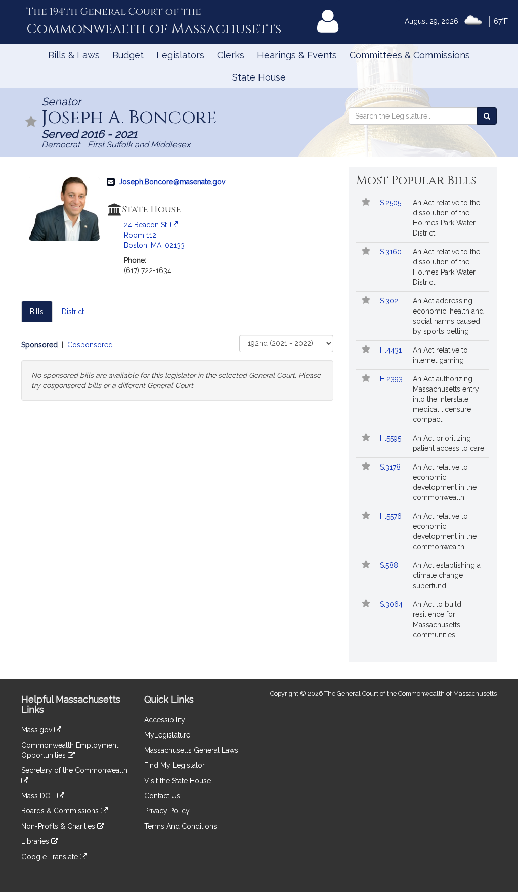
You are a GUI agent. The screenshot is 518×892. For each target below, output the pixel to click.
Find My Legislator (174, 765)
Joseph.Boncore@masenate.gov (172, 182)
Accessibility (164, 720)
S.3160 (392, 252)
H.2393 (392, 379)
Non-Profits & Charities (59, 826)
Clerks (230, 55)
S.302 (390, 301)
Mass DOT (39, 796)
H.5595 (391, 438)
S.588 (390, 565)
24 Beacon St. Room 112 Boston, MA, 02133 (154, 235)
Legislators (180, 55)
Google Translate (50, 856)
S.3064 (392, 604)
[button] (31, 122)
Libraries (36, 841)
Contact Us (162, 796)
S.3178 (391, 467)
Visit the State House (177, 781)
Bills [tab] (37, 311)
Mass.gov (37, 730)
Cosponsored (90, 345)
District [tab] (73, 311)
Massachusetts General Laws (191, 750)
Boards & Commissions (61, 811)
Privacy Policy (167, 811)
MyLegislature (167, 735)
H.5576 (392, 516)
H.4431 (392, 350)
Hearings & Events (297, 55)
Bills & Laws (74, 55)
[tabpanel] (177, 368)
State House (259, 77)
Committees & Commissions (410, 55)
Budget (128, 55)
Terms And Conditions (180, 826)
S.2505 (391, 203)
